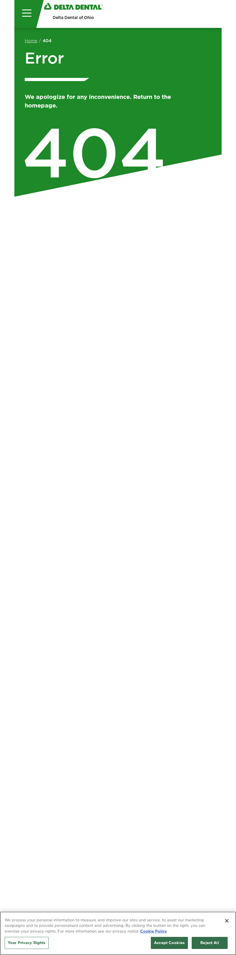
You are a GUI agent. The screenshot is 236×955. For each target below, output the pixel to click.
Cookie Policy (153, 931)
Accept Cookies (169, 942)
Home (31, 41)
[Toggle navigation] (25, 14)
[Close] (226, 920)
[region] (118, 933)
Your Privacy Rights (26, 942)
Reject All (209, 942)
